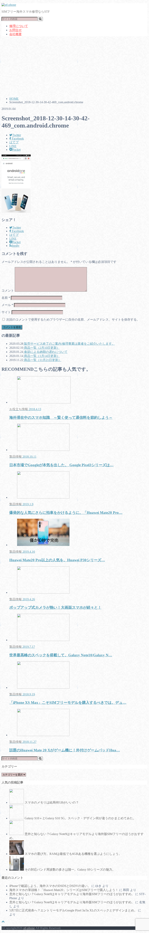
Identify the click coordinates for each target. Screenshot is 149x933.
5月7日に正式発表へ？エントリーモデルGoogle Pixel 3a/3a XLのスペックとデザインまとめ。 (73, 910)
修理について (18, 26)
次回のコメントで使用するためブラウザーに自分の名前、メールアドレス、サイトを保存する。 (73, 319)
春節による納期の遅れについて (45, 351)
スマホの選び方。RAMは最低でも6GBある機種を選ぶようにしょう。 (73, 853)
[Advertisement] (74, 66)
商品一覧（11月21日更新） (42, 360)
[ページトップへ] (3, 921)
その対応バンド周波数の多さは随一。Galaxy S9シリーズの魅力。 (70, 869)
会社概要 (15, 34)
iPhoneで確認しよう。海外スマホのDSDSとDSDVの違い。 (50, 886)
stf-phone (29, 928)
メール (7, 305)
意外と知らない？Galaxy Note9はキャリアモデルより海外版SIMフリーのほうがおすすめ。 (71, 894)
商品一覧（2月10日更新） (41, 347)
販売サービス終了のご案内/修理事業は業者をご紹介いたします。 (69, 343)
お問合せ (15, 30)
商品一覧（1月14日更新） (41, 356)
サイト (6, 312)
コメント (8, 290)
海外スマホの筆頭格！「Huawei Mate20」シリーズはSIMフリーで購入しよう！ (63, 890)
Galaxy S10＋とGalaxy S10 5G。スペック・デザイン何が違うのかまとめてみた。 (80, 818)
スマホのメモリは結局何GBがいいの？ (52, 802)
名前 (6, 297)
